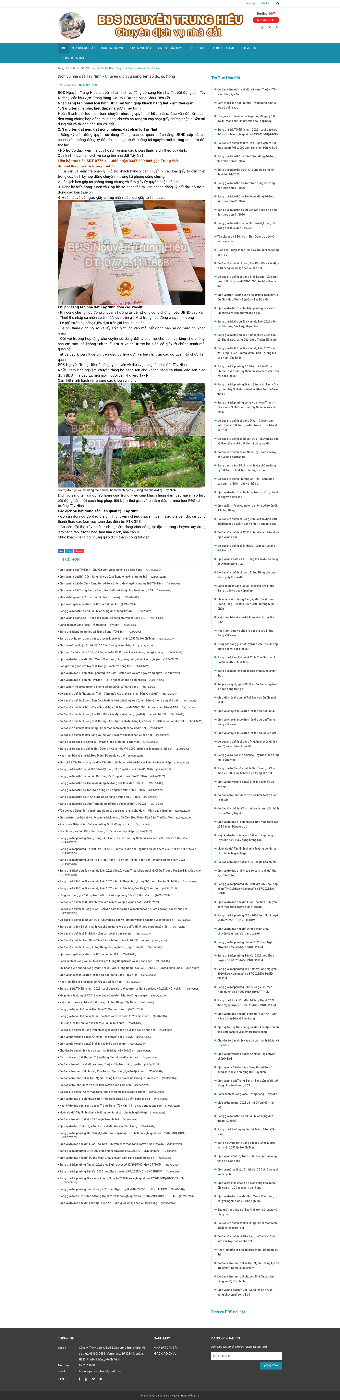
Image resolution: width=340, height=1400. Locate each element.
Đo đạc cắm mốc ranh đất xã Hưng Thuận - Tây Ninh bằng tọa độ (109, 1064)
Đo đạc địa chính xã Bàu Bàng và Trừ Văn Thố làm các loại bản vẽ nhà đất (114, 734)
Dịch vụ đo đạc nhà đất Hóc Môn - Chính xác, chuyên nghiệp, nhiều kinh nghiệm (118, 659)
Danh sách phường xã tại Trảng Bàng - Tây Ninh (98, 624)
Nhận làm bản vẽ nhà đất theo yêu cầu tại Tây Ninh (99, 981)
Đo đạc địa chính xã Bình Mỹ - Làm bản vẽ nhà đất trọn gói (105, 933)
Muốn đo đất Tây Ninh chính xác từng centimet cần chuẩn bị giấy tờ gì (112, 1112)
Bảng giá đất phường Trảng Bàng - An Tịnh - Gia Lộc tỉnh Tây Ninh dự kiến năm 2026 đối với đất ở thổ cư (124, 840)
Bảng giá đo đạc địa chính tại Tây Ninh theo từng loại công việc (108, 741)
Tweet (69, 551)
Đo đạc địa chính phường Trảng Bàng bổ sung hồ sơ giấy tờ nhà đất (110, 947)
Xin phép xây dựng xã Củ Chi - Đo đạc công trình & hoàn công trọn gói (112, 995)
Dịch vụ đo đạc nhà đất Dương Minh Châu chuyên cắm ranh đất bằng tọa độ (115, 1157)
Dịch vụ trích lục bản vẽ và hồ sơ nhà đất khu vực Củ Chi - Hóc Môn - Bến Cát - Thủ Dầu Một (125, 817)
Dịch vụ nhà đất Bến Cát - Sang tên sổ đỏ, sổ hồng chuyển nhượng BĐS (112, 576)
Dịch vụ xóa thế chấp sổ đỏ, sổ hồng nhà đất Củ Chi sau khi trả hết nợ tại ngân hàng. (120, 652)
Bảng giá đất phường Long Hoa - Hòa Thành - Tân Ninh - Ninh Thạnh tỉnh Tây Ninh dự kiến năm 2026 (122, 861)
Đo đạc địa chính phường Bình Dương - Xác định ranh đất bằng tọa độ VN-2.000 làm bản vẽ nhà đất (130, 721)
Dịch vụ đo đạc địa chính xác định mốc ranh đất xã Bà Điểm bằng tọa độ (113, 1098)
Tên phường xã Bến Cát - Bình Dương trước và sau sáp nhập (105, 831)
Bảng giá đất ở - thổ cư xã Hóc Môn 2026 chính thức (101, 1009)
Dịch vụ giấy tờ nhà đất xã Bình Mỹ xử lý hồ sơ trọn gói (102, 1043)
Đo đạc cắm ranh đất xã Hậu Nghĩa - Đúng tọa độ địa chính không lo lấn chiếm (117, 1078)
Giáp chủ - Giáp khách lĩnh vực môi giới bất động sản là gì (104, 824)
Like (61, 551)
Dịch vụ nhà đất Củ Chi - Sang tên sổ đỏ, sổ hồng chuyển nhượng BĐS (111, 617)
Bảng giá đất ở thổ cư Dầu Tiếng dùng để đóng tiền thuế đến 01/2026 (111, 803)
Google (79, 551)
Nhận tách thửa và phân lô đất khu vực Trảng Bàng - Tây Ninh (106, 1002)
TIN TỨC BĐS (197, 48)
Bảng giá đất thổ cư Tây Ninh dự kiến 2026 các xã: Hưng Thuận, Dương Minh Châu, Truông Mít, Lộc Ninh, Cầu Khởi (130, 872)
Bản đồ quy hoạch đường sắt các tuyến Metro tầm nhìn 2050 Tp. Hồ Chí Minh (116, 638)
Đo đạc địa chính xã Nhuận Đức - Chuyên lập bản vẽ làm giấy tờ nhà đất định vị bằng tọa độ (125, 919)
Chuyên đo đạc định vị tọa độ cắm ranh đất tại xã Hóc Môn (105, 1050)
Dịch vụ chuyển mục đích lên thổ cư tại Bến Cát (97, 954)
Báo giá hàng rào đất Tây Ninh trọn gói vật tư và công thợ (104, 666)
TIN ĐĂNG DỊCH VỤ (222, 48)
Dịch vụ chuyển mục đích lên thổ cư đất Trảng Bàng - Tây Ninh (107, 974)
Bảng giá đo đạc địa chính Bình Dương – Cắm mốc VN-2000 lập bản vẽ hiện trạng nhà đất (124, 748)
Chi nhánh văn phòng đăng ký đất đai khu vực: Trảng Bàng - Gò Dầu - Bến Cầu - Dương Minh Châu (129, 968)
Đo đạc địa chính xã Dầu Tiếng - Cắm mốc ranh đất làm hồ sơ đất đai (111, 728)
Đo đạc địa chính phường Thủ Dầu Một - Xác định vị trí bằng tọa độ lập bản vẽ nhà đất (121, 714)
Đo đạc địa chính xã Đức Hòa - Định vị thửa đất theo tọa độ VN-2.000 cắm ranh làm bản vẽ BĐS (127, 707)
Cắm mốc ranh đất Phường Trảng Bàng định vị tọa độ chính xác (108, 1057)
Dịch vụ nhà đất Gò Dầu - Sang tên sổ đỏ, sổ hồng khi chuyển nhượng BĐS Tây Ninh (120, 583)
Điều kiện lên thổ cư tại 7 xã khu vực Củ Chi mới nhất (100, 1023)
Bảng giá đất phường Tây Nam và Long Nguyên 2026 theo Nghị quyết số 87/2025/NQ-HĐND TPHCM (122, 1180)
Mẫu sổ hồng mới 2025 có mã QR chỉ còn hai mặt (99, 597)
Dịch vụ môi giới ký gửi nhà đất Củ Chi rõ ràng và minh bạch (106, 645)
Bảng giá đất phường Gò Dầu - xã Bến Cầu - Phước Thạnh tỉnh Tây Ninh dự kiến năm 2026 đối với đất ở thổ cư (127, 850)
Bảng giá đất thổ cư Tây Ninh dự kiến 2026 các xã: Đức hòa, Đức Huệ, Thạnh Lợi (118, 888)
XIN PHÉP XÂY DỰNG (170, 48)
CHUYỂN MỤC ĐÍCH (140, 48)
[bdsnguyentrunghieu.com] (71, 25)
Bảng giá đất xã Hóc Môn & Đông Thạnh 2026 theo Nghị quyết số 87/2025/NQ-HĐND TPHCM (126, 1196)
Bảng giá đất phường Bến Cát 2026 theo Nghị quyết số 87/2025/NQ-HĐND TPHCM (119, 1171)
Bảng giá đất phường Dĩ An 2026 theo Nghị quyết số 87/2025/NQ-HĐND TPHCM (118, 1150)
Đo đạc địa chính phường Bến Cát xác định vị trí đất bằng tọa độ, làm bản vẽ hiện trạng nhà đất (127, 700)
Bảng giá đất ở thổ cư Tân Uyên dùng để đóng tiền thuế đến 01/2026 (111, 790)
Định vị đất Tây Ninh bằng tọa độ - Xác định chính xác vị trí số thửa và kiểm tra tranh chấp (124, 762)
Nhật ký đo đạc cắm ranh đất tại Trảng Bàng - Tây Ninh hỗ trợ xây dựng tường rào (119, 1105)
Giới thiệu (251, 3)
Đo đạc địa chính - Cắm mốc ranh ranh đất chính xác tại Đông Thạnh (111, 1091)
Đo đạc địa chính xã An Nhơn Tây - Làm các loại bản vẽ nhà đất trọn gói (113, 940)
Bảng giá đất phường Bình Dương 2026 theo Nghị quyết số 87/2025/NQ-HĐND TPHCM (122, 1189)
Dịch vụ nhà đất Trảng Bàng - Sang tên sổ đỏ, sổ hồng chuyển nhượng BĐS (115, 590)
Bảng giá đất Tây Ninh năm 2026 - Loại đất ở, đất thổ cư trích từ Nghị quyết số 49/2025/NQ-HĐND (129, 988)
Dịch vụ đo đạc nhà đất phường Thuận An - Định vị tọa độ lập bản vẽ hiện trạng (117, 1203)
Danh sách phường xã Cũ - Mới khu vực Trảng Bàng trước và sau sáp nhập (114, 961)
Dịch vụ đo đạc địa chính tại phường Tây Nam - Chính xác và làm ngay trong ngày (119, 673)
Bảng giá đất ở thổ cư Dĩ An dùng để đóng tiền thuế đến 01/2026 (108, 796)
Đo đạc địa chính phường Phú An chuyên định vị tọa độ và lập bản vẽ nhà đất (116, 1029)
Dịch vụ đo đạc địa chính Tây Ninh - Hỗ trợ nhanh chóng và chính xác (111, 679)
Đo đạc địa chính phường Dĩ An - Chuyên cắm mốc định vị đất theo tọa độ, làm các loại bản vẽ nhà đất (123, 910)
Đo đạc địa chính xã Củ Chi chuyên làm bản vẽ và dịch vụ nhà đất (109, 902)
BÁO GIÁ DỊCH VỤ (112, 48)
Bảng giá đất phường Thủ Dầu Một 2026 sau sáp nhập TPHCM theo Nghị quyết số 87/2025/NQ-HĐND (122, 1135)
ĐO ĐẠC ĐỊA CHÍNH (72, 57)
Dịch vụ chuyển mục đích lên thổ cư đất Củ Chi (97, 604)
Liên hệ (265, 3)
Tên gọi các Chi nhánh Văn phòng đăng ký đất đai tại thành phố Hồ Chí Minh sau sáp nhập (124, 810)
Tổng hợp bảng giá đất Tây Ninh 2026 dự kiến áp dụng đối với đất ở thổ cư (114, 895)
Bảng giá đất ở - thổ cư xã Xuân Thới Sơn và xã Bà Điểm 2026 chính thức (113, 1016)
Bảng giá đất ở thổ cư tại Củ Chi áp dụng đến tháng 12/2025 (105, 611)
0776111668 (267, 20)
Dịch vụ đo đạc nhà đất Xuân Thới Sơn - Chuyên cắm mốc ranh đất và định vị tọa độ (120, 1144)
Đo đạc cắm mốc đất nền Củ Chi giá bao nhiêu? (98, 1119)
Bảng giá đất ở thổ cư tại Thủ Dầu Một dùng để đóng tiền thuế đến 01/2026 (115, 769)
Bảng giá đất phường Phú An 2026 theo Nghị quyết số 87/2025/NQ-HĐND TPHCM (119, 1164)
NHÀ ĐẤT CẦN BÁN (83, 48)
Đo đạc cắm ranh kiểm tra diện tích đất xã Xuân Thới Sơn (104, 1085)
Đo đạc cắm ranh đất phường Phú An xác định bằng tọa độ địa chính (111, 1071)
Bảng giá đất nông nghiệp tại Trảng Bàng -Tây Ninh (100, 631)
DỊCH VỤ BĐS (248, 48)
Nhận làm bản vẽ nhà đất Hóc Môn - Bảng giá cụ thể (101, 755)
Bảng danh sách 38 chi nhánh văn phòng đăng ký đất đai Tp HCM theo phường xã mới (122, 926)
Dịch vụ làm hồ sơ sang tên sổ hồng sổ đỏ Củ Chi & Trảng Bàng (107, 686)
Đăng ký (269, 1365)
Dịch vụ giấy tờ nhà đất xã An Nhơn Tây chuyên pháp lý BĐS (105, 1036)
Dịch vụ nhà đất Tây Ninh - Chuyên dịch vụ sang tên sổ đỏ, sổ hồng (110, 569)
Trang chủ (63, 68)
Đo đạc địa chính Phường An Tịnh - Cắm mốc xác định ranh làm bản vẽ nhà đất (117, 693)
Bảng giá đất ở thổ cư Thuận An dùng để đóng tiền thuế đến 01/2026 (111, 783)
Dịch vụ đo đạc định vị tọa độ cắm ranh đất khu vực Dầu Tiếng (107, 1126)
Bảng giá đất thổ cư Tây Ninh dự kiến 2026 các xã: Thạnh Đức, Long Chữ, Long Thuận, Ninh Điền (128, 881)
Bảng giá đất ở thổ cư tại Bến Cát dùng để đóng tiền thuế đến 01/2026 (112, 776)
